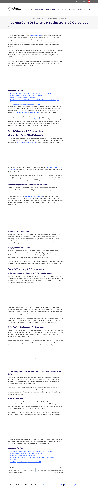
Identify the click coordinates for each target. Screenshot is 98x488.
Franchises (72, 9)
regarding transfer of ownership (33, 196)
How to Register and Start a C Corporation (22, 97)
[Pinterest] (89, 1)
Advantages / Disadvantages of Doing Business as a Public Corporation (31, 93)
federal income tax (35, 35)
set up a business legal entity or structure (36, 119)
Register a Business (52, 18)
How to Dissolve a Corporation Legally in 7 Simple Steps (26, 95)
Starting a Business (41, 18)
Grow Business (82, 9)
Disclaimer (85, 485)
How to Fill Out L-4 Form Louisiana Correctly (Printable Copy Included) (21, 470)
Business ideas (39, 9)
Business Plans (50, 9)
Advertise (52, 485)
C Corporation (62, 18)
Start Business (62, 9)
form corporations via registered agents (27, 112)
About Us (77, 1)
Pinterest (66, 485)
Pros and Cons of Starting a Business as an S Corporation (50, 470)
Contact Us (83, 1)
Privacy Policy (74, 485)
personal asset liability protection (26, 142)
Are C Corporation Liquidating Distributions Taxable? (25, 104)
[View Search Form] (89, 9)
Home (30, 9)
